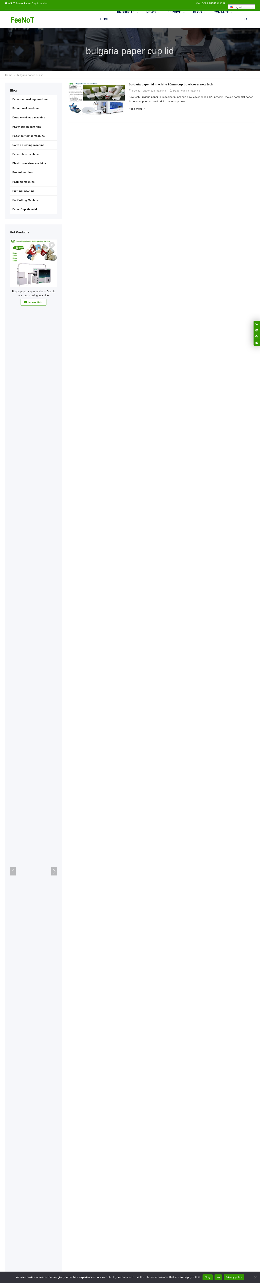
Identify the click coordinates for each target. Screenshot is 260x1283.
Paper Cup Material (24, 209)
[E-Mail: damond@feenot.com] (257, 343)
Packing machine (23, 181)
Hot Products (19, 232)
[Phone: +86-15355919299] (257, 324)
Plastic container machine (29, 163)
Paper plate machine (25, 154)
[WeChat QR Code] (257, 336)
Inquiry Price (35, 302)
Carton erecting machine (28, 144)
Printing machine (23, 190)
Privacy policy (234, 1277)
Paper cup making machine (30, 99)
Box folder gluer (22, 172)
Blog (13, 90)
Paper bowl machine (25, 108)
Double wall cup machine (28, 117)
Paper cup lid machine (186, 90)
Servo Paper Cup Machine (32, 3)
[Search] (245, 19)
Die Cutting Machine (25, 200)
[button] (54, 871)
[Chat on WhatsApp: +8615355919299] (257, 330)
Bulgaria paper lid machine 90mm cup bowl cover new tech (170, 84)
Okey (207, 1277)
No (218, 1277)
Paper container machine (28, 135)
